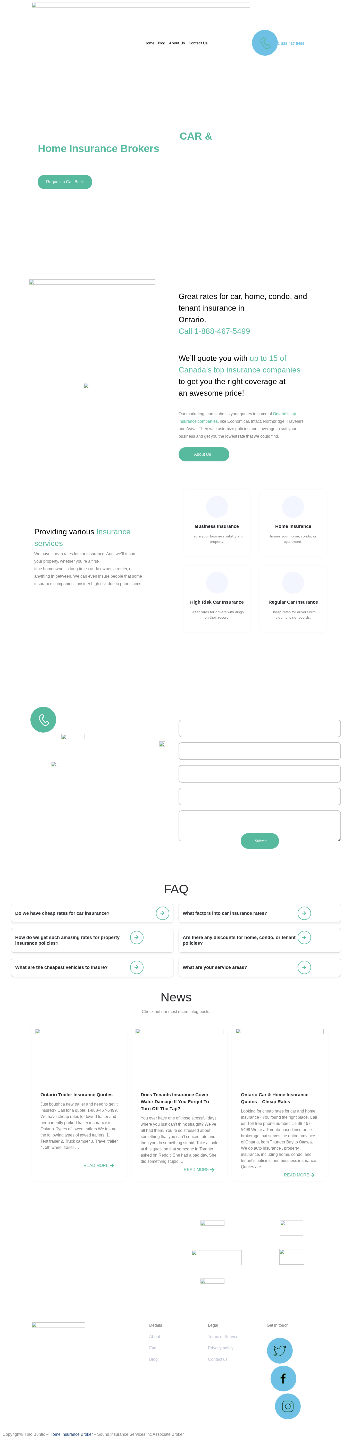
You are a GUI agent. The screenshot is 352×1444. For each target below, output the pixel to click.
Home (149, 43)
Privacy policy (220, 1348)
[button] (92, 913)
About (154, 1336)
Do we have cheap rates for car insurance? (62, 913)
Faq (152, 1348)
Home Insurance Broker (71, 1434)
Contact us (218, 1359)
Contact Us (198, 43)
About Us (177, 43)
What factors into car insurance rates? (225, 913)
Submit (260, 841)
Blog (161, 43)
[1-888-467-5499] (265, 43)
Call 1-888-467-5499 (214, 331)
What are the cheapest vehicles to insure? (61, 967)
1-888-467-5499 (291, 44)
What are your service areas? (215, 967)
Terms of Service (223, 1336)
